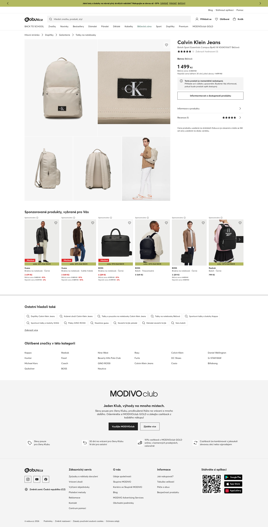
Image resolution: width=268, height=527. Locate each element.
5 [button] (197, 51)
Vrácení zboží (76, 481)
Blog (210, 10)
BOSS (64, 368)
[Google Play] (233, 477)
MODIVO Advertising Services (128, 497)
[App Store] (233, 484)
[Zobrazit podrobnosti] (240, 108)
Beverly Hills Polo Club (109, 358)
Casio (174, 363)
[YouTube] (37, 479)
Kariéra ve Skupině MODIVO (127, 487)
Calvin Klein (177, 352)
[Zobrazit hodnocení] (240, 117)
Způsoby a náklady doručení (83, 476)
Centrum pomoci (77, 508)
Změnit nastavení (62, 521)
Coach (64, 363)
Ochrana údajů (112, 521)
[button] (61, 87)
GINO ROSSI (104, 363)
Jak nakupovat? (165, 476)
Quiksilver (30, 368)
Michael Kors (31, 363)
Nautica (102, 368)
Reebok (65, 352)
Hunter (28, 358)
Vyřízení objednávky (79, 487)
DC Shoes (176, 358)
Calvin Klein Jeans (198, 42)
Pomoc (239, 10)
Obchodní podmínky (123, 502)
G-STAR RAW (214, 358)
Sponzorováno (30, 218)
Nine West (103, 352)
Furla (137, 358)
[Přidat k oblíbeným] (166, 45)
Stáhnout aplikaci (225, 10)
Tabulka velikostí (165, 481)
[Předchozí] (7, 3)
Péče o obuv (163, 487)
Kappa (28, 352)
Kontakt (73, 502)
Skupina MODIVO (122, 481)
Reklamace (74, 497)
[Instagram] (28, 479)
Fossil (64, 358)
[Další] (260, 3)
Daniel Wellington (217, 352)
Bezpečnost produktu (168, 492)
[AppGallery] (233, 491)
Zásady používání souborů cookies (88, 521)
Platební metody (77, 492)
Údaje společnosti (122, 476)
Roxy (137, 352)
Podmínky (48, 521)
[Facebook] (45, 479)
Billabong (213, 363)
